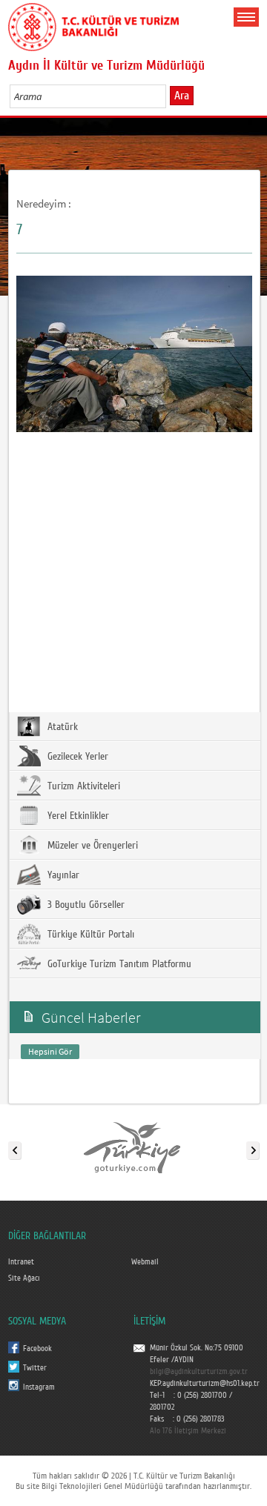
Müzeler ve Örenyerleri (91, 846)
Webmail (145, 1262)
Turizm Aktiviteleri (82, 786)
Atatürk (61, 727)
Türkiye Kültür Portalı (89, 935)
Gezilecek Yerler (76, 757)
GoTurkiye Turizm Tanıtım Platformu (117, 964)
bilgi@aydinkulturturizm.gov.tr (199, 1371)
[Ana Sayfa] (93, 24)
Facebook (37, 1348)
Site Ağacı (24, 1278)
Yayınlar (61, 875)
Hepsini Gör (50, 1051)
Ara (181, 95)
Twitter (35, 1368)
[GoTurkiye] (132, 1147)
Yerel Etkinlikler (76, 816)
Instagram (39, 1387)
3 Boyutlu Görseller (84, 905)
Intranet (21, 1262)
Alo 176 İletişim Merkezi (188, 1431)
